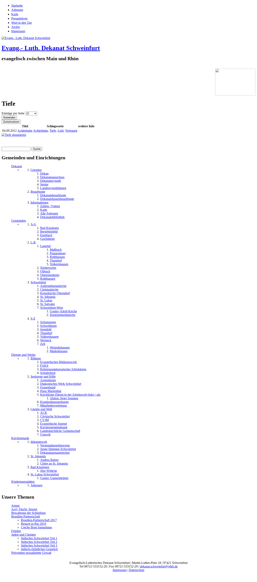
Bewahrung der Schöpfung (28, 513)
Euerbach (46, 235)
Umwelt (45, 434)
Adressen (17, 9)
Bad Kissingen (49, 228)
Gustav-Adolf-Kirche (63, 311)
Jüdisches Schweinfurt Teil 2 (39, 542)
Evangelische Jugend (53, 423)
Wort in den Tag (21, 22)
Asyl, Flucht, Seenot (24, 509)
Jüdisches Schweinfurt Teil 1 (39, 538)
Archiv (15, 27)
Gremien (36, 170)
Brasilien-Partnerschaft (25, 516)
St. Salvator (47, 304)
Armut (15, 505)
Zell (42, 344)
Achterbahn (24, 130)
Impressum (18, 31)
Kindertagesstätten (23, 481)
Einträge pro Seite (13, 113)
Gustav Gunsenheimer (54, 478)
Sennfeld (45, 329)
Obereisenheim (49, 275)
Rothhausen (57, 257)
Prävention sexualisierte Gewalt (31, 552)
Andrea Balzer (49, 460)
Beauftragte (38, 191)
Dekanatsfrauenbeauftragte (57, 199)
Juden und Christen (23, 534)
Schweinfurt (38, 282)
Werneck (45, 340)
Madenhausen (58, 351)
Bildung (36, 358)
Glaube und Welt (41, 409)
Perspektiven (19, 18)
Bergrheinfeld (49, 231)
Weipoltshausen (60, 347)
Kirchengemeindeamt (53, 427)
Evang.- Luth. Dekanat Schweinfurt (51, 48)
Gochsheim (47, 238)
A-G (33, 224)
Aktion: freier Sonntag (64, 398)
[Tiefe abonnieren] (14, 135)
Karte (14, 14)
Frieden (16, 531)
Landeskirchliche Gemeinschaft (60, 431)
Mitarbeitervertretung (53, 405)
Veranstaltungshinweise (55, 445)
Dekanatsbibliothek (52, 217)
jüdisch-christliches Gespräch (39, 549)
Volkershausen (59, 264)
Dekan (44, 173)
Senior (44, 184)
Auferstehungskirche (53, 286)
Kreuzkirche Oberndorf (55, 293)
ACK (43, 412)
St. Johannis (47, 296)
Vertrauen (71, 130)
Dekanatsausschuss (52, 177)
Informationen (39, 202)
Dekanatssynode (50, 180)
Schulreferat (47, 373)
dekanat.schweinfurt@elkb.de (159, 566)
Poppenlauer (58, 253)
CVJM (44, 420)
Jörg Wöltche (48, 470)
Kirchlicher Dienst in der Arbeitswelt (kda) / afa (70, 394)
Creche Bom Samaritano (36, 527)
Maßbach (56, 249)
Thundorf (56, 260)
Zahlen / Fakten (50, 206)
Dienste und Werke (23, 354)
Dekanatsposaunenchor (55, 452)
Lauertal (45, 246)
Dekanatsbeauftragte (53, 195)
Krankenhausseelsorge (54, 402)
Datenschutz (136, 570)
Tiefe (53, 130)
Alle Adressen (49, 213)
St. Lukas (46, 300)
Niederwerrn (48, 267)
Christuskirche (49, 289)
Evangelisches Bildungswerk (58, 362)
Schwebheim (48, 325)
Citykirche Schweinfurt (55, 416)
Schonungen (48, 322)
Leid (60, 130)
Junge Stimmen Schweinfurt (58, 449)
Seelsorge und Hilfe (43, 376)
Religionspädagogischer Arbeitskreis (63, 369)
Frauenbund (47, 387)
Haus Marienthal (50, 391)
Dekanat (16, 166)
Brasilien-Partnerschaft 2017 (39, 520)
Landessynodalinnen (53, 188)
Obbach (45, 271)
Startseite (17, 5)
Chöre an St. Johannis (54, 463)
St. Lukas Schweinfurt (45, 474)
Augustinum (48, 380)
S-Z (33, 318)
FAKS (44, 365)
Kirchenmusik (20, 438)
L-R (33, 242)
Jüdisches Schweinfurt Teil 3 (39, 545)
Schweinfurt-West (51, 307)
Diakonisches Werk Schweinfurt (60, 383)
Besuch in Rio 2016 (33, 523)
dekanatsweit (39, 441)
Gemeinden (18, 220)
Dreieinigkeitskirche (62, 315)
